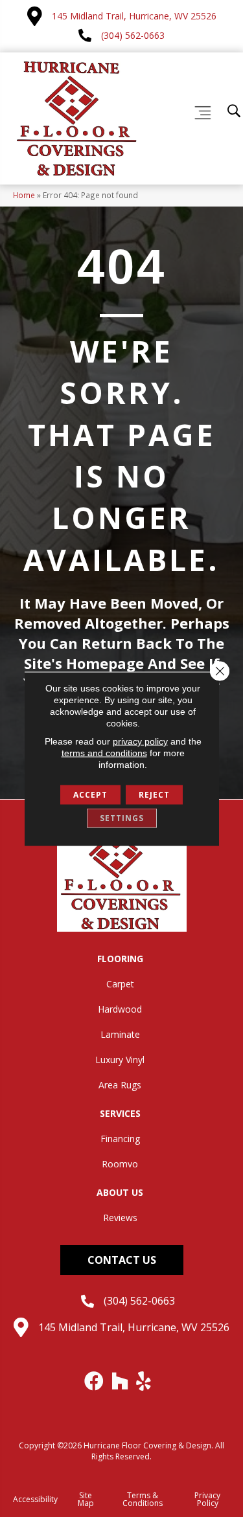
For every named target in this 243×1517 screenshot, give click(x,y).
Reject (154, 794)
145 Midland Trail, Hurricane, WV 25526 (134, 16)
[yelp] (144, 1381)
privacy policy (140, 741)
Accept (90, 794)
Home (24, 195)
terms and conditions (104, 752)
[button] (121, 1260)
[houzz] (120, 1381)
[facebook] (94, 1381)
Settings (122, 817)
